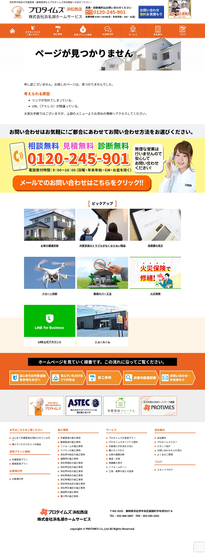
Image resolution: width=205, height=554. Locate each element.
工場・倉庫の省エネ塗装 (121, 471)
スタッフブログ (165, 470)
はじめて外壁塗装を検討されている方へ (31, 439)
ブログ (183, 34)
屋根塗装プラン (20, 463)
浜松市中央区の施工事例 (72, 454)
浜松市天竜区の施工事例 (72, 488)
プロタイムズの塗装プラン (122, 438)
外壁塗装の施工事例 (70, 438)
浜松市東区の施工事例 (71, 475)
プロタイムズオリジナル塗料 (123, 442)
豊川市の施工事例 (69, 496)
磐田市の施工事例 (69, 492)
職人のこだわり (116, 450)
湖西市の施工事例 (69, 458)
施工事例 (58, 34)
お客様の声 (107, 34)
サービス (133, 34)
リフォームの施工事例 (71, 446)
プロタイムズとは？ (167, 442)
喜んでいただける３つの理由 (26, 444)
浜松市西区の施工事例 (71, 463)
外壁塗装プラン (20, 459)
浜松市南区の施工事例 (71, 479)
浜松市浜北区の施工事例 (72, 484)
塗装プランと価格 (83, 34)
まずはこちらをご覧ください (33, 33)
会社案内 (158, 34)
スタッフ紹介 (164, 446)
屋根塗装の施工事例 (70, 442)
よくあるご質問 (165, 454)
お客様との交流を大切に (121, 446)
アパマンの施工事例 (70, 450)
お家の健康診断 (116, 454)
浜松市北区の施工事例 (71, 467)
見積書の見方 (115, 463)
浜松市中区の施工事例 (71, 471)
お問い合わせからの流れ (169, 450)
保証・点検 (114, 458)
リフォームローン (118, 467)
